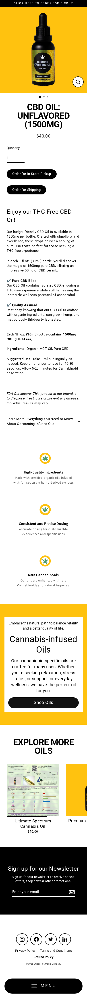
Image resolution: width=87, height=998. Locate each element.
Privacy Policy (25, 950)
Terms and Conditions (56, 950)
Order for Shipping (26, 190)
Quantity (13, 148)
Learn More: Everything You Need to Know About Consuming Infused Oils (40, 421)
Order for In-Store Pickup (31, 174)
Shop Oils (43, 702)
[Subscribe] (71, 892)
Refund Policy (43, 957)
